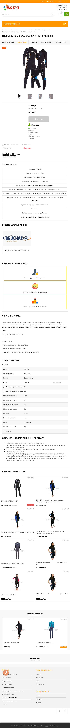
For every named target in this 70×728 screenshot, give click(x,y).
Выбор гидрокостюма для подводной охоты (34, 217)
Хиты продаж (39, 677)
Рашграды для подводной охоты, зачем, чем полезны (34, 185)
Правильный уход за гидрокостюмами (34, 205)
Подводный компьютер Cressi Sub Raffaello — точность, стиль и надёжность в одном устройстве (34, 199)
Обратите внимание (35, 614)
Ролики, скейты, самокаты (9, 697)
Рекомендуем (40, 684)
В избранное (27, 145)
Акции (37, 681)
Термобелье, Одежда (8, 694)
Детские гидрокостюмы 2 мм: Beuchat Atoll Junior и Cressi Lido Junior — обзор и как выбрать (34, 193)
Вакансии (38, 702)
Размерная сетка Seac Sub (35, 173)
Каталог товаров (12, 24)
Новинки (38, 674)
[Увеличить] (35, 68)
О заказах (34, 209)
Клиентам (38, 695)
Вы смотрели (35, 658)
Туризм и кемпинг (7, 684)
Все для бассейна (7, 681)
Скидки (4, 704)
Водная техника (6, 677)
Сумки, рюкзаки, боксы (8, 687)
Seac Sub (27, 373)
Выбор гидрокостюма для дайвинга (34, 213)
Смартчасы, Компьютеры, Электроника (13, 691)
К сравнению (7, 148)
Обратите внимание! (34, 169)
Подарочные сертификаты (9, 701)
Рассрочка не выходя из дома (34, 177)
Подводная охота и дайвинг (9, 674)
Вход (42, 1)
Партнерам (39, 699)
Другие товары (57, 382)
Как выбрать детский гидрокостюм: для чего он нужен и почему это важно (34, 189)
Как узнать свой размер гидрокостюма (34, 181)
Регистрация (49, 1)
